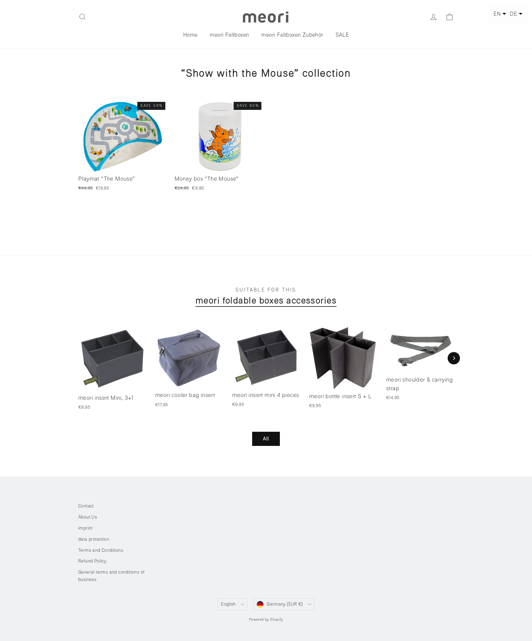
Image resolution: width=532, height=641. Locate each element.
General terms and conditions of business (111, 576)
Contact (86, 506)
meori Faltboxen (229, 35)
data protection (93, 539)
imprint (85, 528)
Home (190, 35)
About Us (87, 517)
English (228, 604)
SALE (342, 35)
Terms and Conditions (100, 550)
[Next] (454, 358)
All (266, 439)
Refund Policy (92, 561)
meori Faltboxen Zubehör (292, 35)
